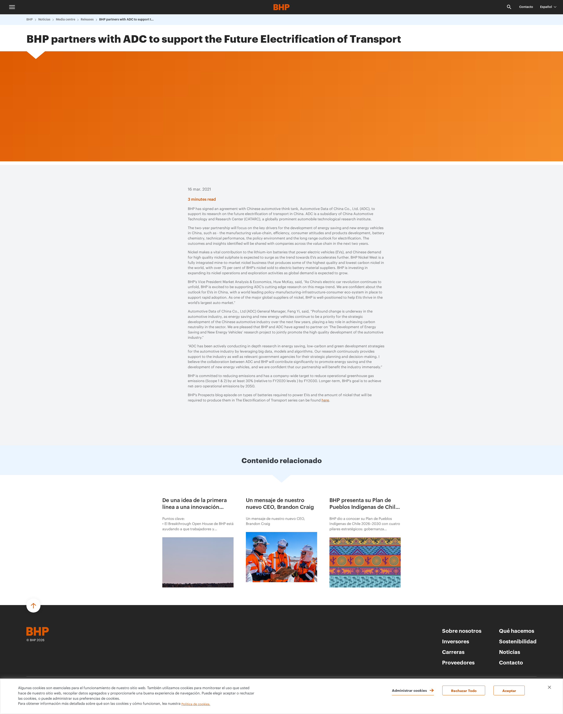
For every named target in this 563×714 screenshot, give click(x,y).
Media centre (65, 19)
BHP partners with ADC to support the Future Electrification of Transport (126, 19)
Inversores (455, 641)
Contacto (526, 7)
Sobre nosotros (461, 630)
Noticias (44, 19)
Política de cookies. (195, 704)
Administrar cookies (409, 690)
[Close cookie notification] (549, 687)
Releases (87, 19)
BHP (29, 19)
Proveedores (458, 662)
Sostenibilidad (518, 641)
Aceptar (509, 690)
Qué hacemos (516, 630)
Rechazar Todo (464, 690)
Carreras (453, 651)
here (325, 400)
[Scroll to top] (33, 605)
